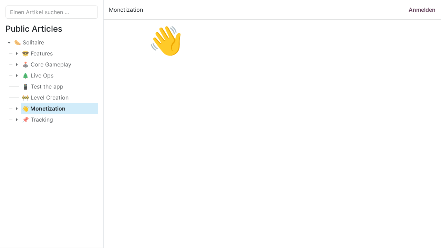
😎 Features (37, 53)
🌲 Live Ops (37, 75)
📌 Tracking (37, 119)
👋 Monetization (43, 108)
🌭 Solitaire (29, 42)
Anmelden (422, 9)
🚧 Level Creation (45, 97)
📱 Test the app (42, 86)
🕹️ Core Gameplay (46, 64)
